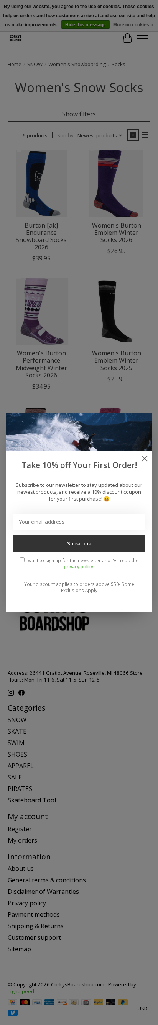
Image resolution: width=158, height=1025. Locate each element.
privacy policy (78, 566)
